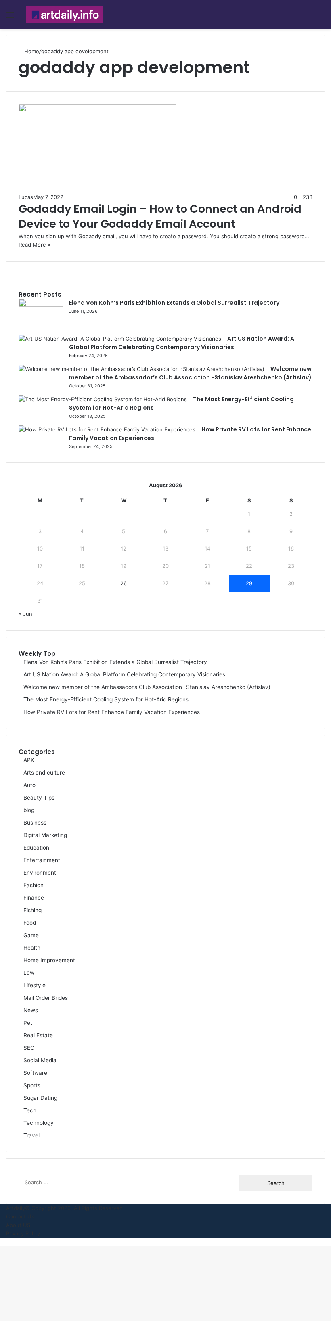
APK (28, 760)
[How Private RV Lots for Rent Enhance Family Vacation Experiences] (107, 429)
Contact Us (20, 1216)
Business (34, 822)
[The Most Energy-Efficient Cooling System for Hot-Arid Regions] (103, 399)
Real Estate (38, 1035)
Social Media (40, 1060)
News (30, 1010)
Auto (29, 785)
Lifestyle (34, 985)
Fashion (33, 885)
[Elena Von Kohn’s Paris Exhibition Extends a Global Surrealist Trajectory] (41, 304)
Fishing (32, 910)
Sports (31, 1085)
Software (35, 1073)
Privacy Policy (23, 1233)
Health (31, 947)
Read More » (34, 244)
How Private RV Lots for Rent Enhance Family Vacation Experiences (111, 712)
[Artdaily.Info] (64, 14)
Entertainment (41, 860)
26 (123, 583)
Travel (31, 1135)
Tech (29, 1110)
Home (31, 51)
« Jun (25, 614)
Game (31, 935)
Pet (27, 1023)
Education (36, 847)
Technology (38, 1123)
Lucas (26, 197)
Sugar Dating (40, 1098)
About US (18, 1225)
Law (28, 972)
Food (29, 922)
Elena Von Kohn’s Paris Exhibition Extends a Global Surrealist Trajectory (174, 303)
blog (28, 810)
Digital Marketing (45, 835)
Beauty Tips (38, 797)
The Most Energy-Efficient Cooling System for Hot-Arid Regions (106, 699)
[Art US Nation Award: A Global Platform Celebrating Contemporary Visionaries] (120, 338)
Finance (33, 897)
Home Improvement (49, 960)
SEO (28, 1048)
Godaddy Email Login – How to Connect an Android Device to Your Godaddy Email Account (160, 216)
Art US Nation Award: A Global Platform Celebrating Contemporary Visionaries (124, 674)
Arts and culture (44, 772)
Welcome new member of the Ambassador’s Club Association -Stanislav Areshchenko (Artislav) (146, 687)
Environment (39, 872)
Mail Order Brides (45, 997)
